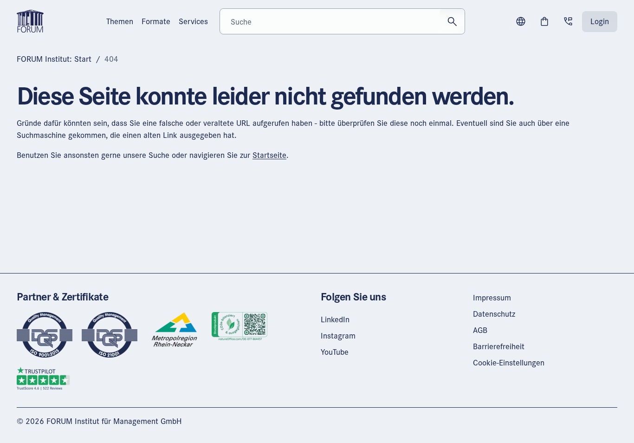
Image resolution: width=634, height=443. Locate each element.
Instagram (338, 335)
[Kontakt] (568, 21)
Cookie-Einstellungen (508, 362)
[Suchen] (452, 21)
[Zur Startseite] (30, 20)
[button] (520, 21)
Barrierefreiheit (498, 346)
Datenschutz (494, 313)
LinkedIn (335, 319)
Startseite (269, 155)
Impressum (492, 297)
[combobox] (343, 21)
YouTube (335, 351)
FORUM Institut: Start (54, 58)
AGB (480, 330)
